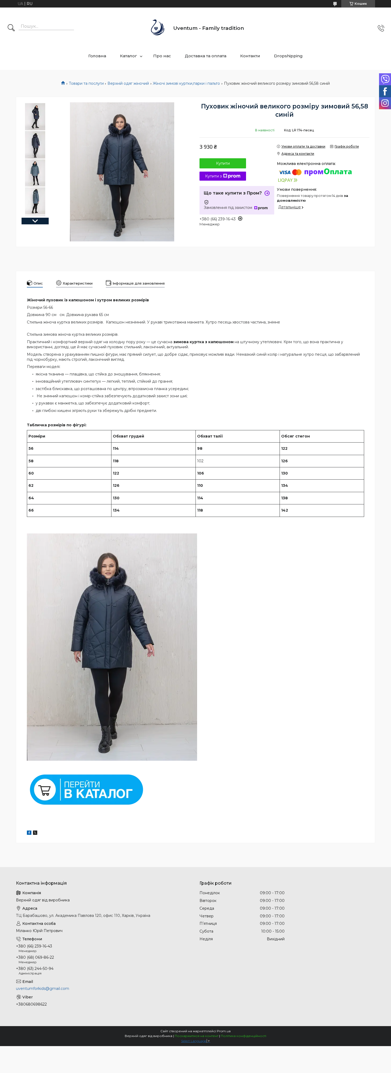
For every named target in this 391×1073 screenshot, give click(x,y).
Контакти (250, 55)
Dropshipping (288, 55)
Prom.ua (224, 1031)
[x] (35, 833)
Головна (97, 55)
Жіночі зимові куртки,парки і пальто (186, 83)
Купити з (213, 176)
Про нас (162, 55)
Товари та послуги (86, 83)
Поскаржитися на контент (196, 1036)
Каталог (128, 55)
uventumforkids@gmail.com (42, 988)
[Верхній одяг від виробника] (158, 28)
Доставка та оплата (205, 55)
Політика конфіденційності (243, 1036)
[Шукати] (11, 28)
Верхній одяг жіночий (128, 83)
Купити (223, 163)
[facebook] (29, 833)
